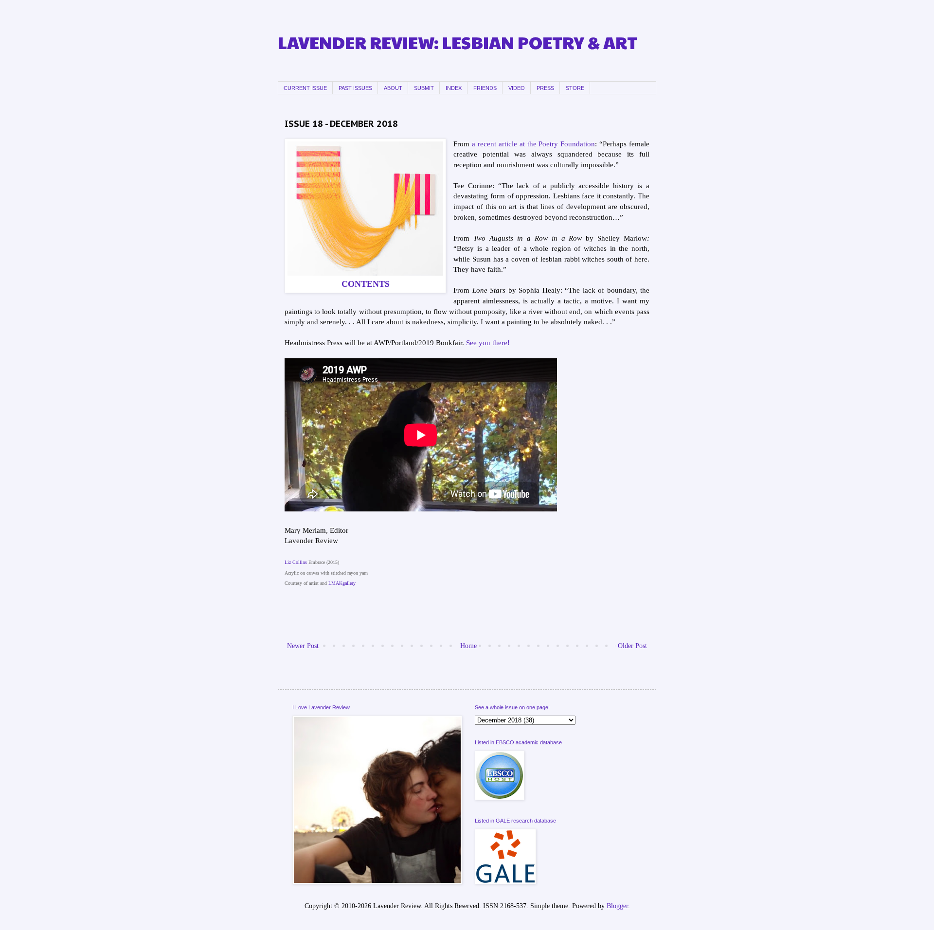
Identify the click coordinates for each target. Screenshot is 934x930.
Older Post (632, 645)
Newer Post (303, 645)
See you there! (488, 342)
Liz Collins (296, 562)
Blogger (617, 906)
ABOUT (393, 88)
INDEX (454, 88)
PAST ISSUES (355, 88)
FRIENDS (485, 88)
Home (468, 645)
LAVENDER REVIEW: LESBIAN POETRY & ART (457, 42)
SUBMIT (424, 88)
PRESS (545, 88)
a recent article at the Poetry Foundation (533, 144)
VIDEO (516, 88)
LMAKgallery (342, 583)
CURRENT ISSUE (305, 88)
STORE (575, 88)
